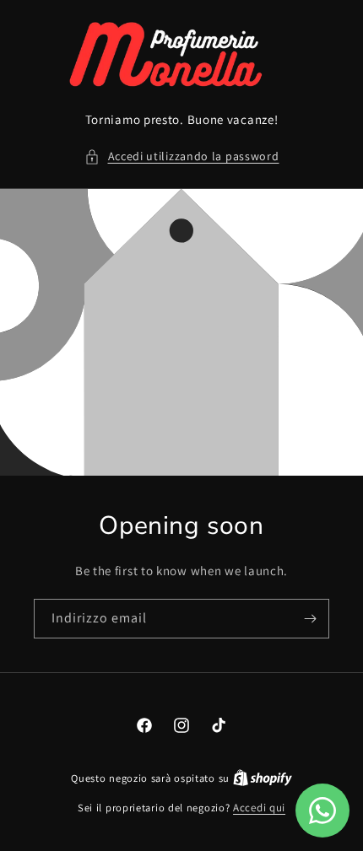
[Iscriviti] (309, 618)
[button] (181, 156)
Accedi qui (259, 807)
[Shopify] (262, 778)
